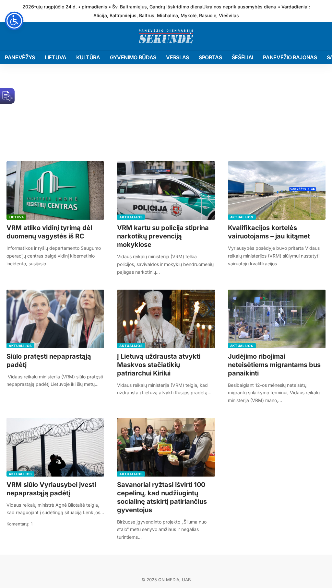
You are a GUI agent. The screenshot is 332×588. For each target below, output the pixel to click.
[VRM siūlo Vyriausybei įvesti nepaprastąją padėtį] (55, 447)
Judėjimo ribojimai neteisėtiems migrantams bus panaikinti (274, 364)
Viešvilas (229, 15)
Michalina (167, 15)
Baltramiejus (123, 15)
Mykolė (188, 15)
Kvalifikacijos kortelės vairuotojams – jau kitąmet (269, 232)
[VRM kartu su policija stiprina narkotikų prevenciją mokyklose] (166, 190)
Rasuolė (207, 15)
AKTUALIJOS (131, 217)
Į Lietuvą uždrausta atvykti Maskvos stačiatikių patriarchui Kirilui (158, 364)
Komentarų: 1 (19, 523)
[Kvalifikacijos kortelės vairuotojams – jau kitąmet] (277, 190)
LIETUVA (16, 217)
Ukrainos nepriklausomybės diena (239, 6)
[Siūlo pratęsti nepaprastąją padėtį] (55, 319)
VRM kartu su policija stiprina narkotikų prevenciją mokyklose (163, 236)
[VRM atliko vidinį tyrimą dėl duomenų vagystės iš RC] (55, 190)
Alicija (100, 15)
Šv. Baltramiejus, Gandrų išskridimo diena (157, 6)
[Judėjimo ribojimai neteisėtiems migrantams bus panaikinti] (277, 319)
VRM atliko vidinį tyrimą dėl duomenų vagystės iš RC (49, 232)
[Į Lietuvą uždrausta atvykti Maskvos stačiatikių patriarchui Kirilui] (166, 319)
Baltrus (146, 15)
